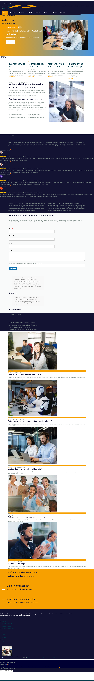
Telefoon (38, 13)
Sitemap (53, 667)
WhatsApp (54, 13)
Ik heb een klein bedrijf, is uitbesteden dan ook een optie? (23, 329)
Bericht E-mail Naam (14, 236)
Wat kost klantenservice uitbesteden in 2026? (25, 374)
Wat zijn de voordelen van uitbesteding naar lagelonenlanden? (24, 324)
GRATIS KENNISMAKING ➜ (10, 27)
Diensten (21, 13)
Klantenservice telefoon (7, 625)
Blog (3, 639)
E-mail (30, 13)
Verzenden (13, 268)
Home (5, 13)
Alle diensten (5, 621)
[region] (47, 35)
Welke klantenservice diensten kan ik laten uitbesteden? (22, 322)
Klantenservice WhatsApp (8, 628)
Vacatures (4, 637)
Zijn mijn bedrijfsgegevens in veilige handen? (20, 327)
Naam (11, 228)
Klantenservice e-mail (7, 623)
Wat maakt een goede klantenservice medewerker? (27, 517)
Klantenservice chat (6, 626)
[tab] (47, 322)
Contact (62, 13)
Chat (45, 13)
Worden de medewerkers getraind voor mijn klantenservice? (23, 325)
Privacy (58, 667)
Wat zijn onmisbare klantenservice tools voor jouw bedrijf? (30, 421)
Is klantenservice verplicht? (18, 564)
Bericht (11, 250)
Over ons (13, 13)
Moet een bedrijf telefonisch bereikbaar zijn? (25, 469)
